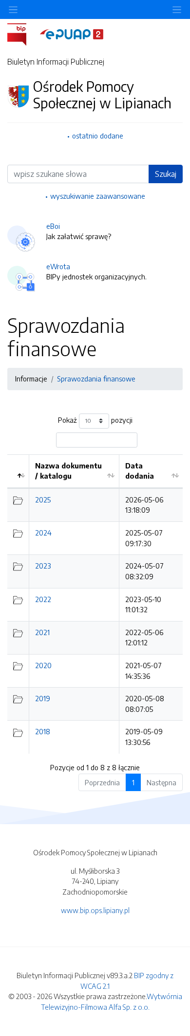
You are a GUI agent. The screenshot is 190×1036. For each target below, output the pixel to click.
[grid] (95, 604)
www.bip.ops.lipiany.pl (95, 910)
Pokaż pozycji (95, 419)
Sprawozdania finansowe (96, 378)
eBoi (53, 226)
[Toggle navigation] (176, 9)
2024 (43, 532)
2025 (43, 499)
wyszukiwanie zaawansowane (97, 195)
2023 (43, 565)
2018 (42, 731)
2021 (42, 632)
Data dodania (139, 471)
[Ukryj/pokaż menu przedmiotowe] (13, 9)
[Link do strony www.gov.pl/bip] (22, 33)
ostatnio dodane (97, 135)
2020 (43, 665)
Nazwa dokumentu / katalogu (68, 471)
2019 (42, 698)
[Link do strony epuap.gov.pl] (71, 33)
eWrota (58, 266)
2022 (43, 599)
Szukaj (165, 174)
